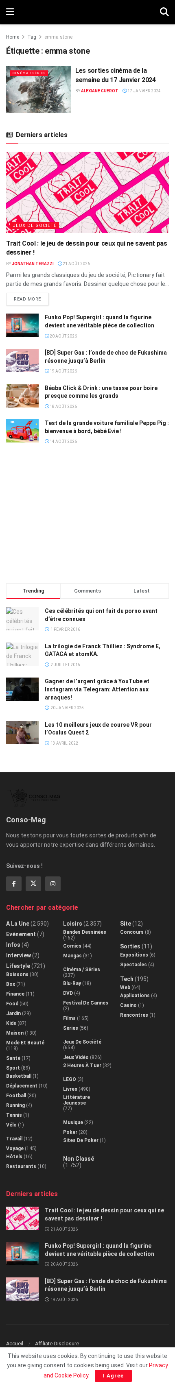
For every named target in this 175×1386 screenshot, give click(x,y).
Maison (15, 1033)
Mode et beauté (25, 1043)
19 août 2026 (63, 371)
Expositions (134, 955)
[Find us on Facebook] (14, 883)
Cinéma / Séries (29, 73)
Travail (14, 1139)
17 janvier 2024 (144, 91)
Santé (13, 1058)
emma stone (58, 37)
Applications (135, 995)
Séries (70, 1028)
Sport (13, 1068)
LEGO (69, 1079)
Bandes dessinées (84, 932)
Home (12, 37)
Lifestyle (18, 966)
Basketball (18, 1076)
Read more (31, 297)
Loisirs (72, 923)
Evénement (21, 934)
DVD (68, 993)
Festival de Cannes (85, 1003)
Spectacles (133, 965)
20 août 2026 (63, 336)
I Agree (113, 1376)
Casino (128, 1005)
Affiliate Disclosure (57, 1343)
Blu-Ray (72, 983)
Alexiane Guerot (99, 91)
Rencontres (134, 1015)
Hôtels (14, 1156)
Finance (15, 994)
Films (69, 1018)
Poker (70, 1132)
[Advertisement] (87, 518)
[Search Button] (164, 12)
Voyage (15, 1148)
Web (125, 987)
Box (10, 984)
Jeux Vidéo (76, 1057)
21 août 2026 (76, 264)
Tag (31, 37)
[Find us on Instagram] (53, 883)
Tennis (14, 1115)
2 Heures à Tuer (82, 1065)
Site (125, 923)
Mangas (72, 956)
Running (15, 1105)
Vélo (11, 1125)
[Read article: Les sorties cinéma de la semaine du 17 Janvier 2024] (38, 89)
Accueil (14, 1343)
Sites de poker (80, 1140)
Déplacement (21, 1086)
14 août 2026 (63, 441)
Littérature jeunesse (76, 1100)
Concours (132, 932)
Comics (72, 946)
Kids (11, 1023)
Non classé (78, 1158)
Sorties (130, 946)
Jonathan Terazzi (33, 264)
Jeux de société (35, 225)
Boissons (17, 974)
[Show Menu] (10, 12)
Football (16, 1095)
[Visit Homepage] (87, 12)
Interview (18, 955)
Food (12, 1004)
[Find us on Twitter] (33, 883)
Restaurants (21, 1166)
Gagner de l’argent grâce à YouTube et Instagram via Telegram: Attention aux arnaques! (97, 689)
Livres (70, 1089)
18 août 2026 (63, 406)
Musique (73, 1122)
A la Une (17, 923)
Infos (13, 944)
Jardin (13, 1013)
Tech (126, 979)
